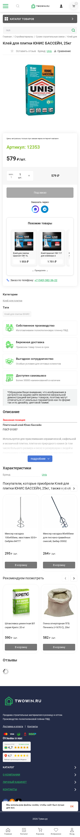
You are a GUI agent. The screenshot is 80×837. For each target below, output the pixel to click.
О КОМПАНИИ (11, 774)
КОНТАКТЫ (10, 789)
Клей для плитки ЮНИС (17, 314)
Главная (7, 37)
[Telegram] (44, 209)
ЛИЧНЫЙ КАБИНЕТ (15, 782)
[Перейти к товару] (40, 90)
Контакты (32, 726)
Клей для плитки (12, 300)
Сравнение (64, 51)
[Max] (35, 209)
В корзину (21, 565)
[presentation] (65, 488)
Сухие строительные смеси (50, 37)
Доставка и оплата (13, 726)
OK (72, 806)
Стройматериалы (24, 37)
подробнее (38, 458)
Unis (44, 474)
